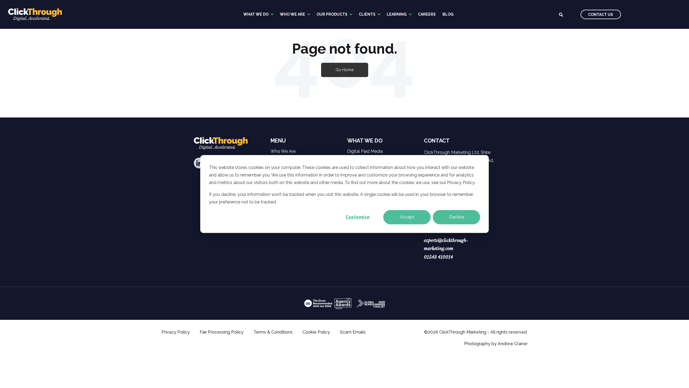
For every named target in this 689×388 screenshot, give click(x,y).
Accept (407, 217)
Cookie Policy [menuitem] (316, 332)
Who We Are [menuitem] (292, 14)
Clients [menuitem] (367, 14)
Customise (358, 217)
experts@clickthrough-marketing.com (446, 244)
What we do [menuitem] (256, 14)
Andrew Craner (513, 343)
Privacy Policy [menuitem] (175, 332)
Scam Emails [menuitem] (353, 332)
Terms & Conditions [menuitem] (273, 332)
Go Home (345, 69)
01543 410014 (438, 257)
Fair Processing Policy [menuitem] (222, 332)
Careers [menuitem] (427, 14)
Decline (456, 217)
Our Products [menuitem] (332, 14)
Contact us (600, 14)
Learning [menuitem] (397, 14)
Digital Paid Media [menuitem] (365, 151)
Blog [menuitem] (448, 14)
